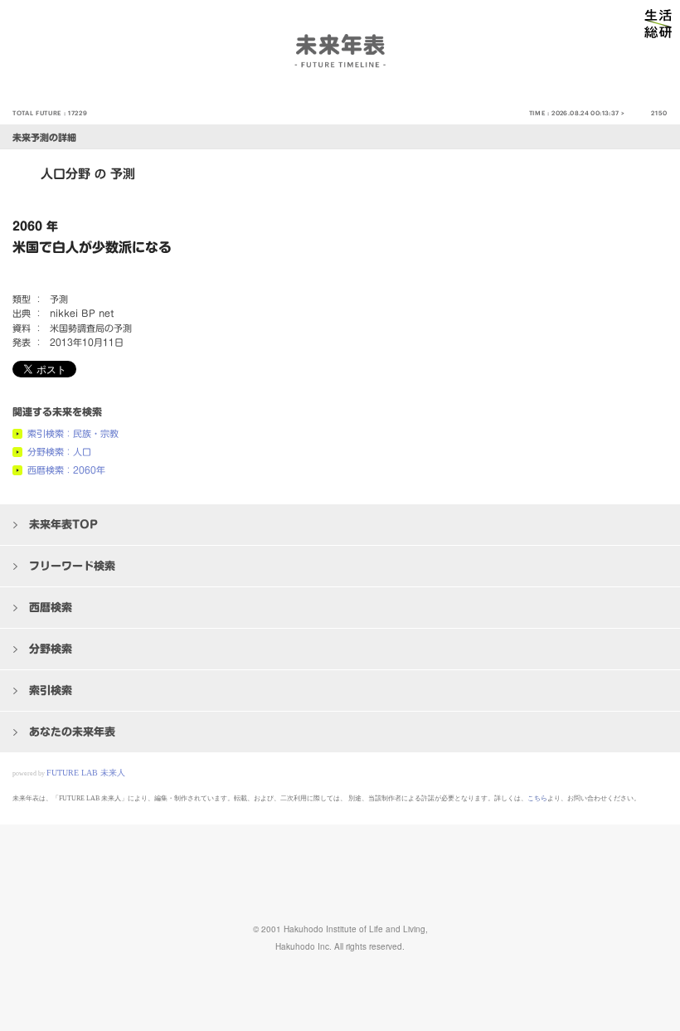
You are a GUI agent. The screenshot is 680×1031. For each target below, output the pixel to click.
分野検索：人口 (59, 451)
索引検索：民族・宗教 (73, 433)
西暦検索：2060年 (66, 469)
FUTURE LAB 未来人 (85, 772)
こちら (537, 798)
